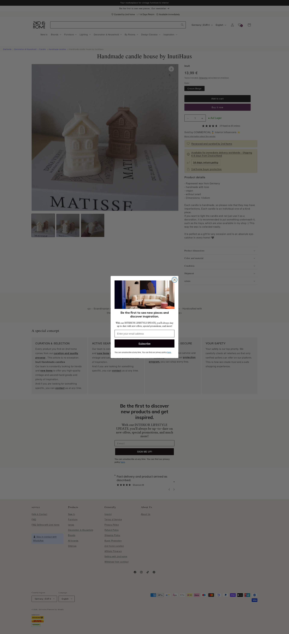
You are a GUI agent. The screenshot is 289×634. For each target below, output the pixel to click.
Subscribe (144, 343)
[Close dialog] (174, 279)
